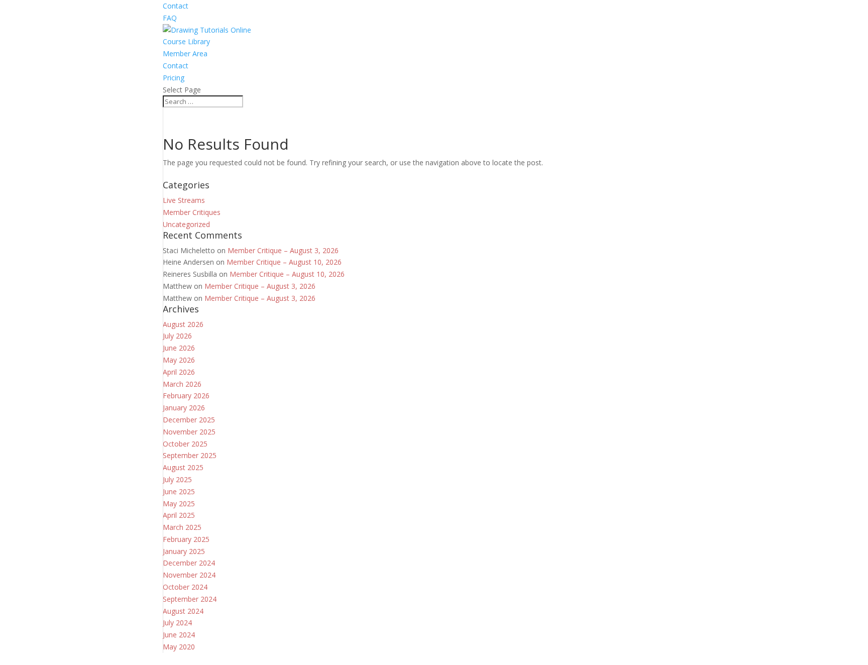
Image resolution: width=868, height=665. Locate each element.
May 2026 (179, 360)
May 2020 (179, 646)
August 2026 (183, 324)
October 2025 (185, 444)
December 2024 (189, 563)
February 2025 (186, 539)
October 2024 (185, 587)
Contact (175, 6)
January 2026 (184, 407)
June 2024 (179, 634)
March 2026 (182, 384)
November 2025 (189, 431)
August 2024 (183, 611)
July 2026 (177, 336)
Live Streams (184, 200)
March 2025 (182, 527)
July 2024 (177, 622)
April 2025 (179, 515)
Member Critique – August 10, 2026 (284, 262)
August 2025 (183, 467)
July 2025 (177, 479)
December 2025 (189, 419)
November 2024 (189, 575)
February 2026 (186, 395)
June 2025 (179, 491)
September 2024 (189, 599)
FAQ (170, 18)
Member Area (185, 53)
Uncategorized (186, 224)
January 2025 (184, 551)
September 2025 (189, 455)
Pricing (173, 77)
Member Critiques (192, 212)
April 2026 (179, 372)
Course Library (186, 41)
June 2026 (179, 348)
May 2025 (179, 503)
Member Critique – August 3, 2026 (283, 250)
